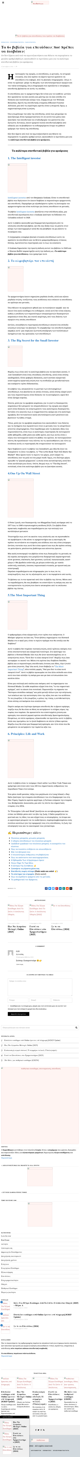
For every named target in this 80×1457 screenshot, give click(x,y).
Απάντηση (19, 964)
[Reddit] (67, 888)
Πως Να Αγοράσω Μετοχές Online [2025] (17, 929)
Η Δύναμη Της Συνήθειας (22, 865)
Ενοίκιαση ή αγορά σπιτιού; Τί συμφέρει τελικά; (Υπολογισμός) (30, 1050)
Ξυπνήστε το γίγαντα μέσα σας (25, 868)
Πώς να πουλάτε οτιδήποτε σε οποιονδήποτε (31, 849)
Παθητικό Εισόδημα (9, 1288)
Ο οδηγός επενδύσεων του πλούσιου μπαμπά (31, 841)
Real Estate (5, 1240)
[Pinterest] (56, 888)
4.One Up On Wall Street (24, 473)
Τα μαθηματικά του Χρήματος (24, 879)
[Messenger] (49, 888)
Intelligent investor (17, 197)
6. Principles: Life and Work (26, 733)
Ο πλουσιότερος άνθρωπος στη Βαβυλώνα (30, 854)
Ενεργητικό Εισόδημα (10, 1268)
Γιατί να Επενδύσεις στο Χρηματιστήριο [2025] (38, 930)
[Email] (70, 888)
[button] (76, 1027)
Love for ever (6, 1236)
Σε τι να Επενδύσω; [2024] (60, 928)
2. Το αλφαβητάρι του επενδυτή (31, 260)
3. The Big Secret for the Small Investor (33, 340)
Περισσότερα (6, 1158)
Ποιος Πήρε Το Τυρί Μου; (22, 863)
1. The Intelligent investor (24, 158)
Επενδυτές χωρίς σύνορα (22, 871)
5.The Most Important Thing (26, 595)
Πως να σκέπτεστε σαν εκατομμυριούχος (29, 857)
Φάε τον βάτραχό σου (20, 852)
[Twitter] (53, 888)
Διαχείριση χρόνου (9, 1260)
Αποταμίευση (6, 1248)
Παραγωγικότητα (30, 42)
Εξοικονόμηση (7, 1272)
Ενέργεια (5, 1264)
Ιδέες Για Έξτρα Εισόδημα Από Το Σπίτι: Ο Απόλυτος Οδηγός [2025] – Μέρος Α (46, 1304)
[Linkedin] (60, 888)
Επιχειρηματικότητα (17, 42)
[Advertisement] (40, 19)
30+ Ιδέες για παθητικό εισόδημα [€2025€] (21, 1060)
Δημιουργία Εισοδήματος (11, 1252)
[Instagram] (41, 1430)
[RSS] (44, 1430)
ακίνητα (4, 1244)
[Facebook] (46, 888)
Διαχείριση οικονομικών (11, 1256)
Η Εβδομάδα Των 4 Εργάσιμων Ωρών (27, 860)
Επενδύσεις (5, 42)
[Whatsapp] (63, 888)
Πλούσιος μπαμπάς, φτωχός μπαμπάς (28, 838)
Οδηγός (4, 1284)
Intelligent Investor (25, 211)
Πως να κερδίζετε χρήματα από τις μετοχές (30, 876)
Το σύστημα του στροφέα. (23, 874)
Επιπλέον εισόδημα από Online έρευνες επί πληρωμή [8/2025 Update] (32, 1040)
